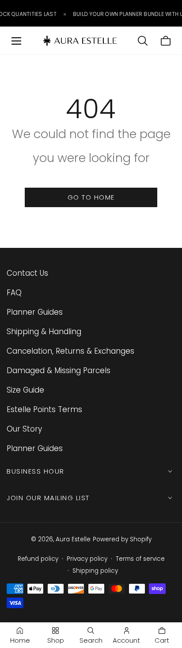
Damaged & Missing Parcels (58, 370)
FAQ (14, 292)
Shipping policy (95, 571)
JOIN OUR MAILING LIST (48, 497)
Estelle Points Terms (44, 409)
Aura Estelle (73, 539)
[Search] (142, 40)
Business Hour (35, 471)
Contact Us (27, 273)
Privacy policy (87, 559)
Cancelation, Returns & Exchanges (70, 351)
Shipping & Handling (44, 331)
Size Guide (25, 390)
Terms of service (140, 559)
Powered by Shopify (122, 539)
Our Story (24, 429)
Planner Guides (35, 312)
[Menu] (16, 40)
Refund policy (38, 559)
